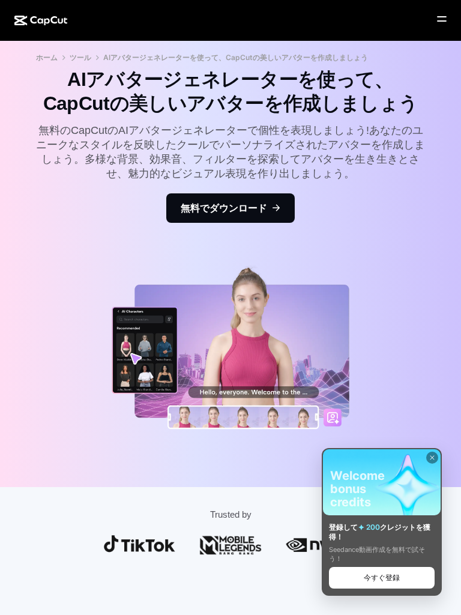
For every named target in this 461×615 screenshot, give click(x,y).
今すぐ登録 (382, 577)
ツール (80, 57)
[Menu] (442, 19)
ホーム (47, 57)
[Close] (432, 458)
